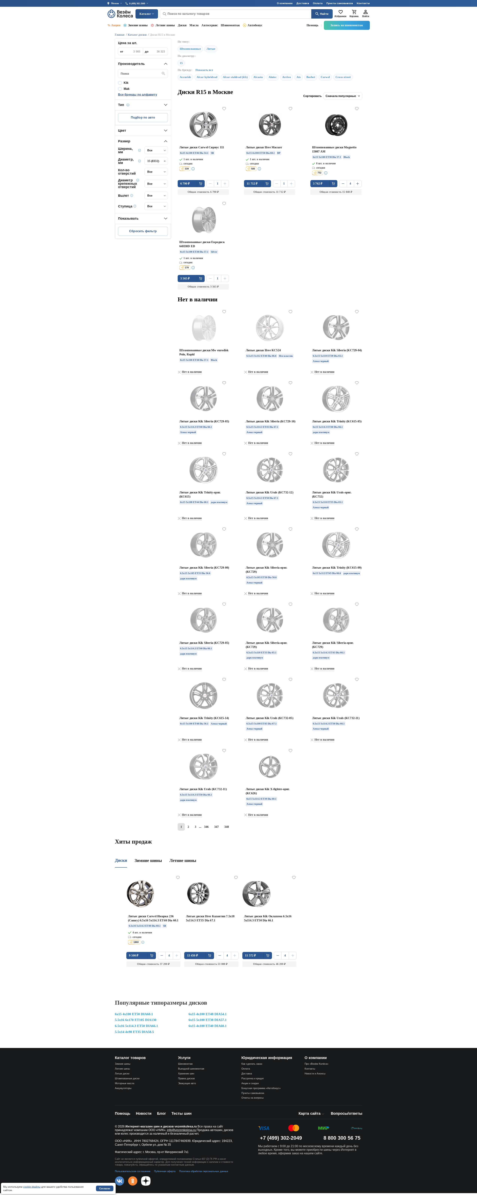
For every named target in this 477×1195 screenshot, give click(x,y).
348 (226, 826)
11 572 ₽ (250, 955)
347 (216, 826)
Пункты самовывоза (339, 3)
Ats (299, 77)
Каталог (145, 13)
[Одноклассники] (132, 1181)
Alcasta (258, 77)
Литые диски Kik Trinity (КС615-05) (337, 421)
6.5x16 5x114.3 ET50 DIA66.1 (136, 1026)
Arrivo (286, 77)
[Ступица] (135, 206)
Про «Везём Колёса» (316, 1063)
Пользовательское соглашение (132, 1171)
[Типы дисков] (128, 105)
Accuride (185, 77)
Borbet (310, 77)
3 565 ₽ (185, 278)
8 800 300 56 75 (341, 1138)
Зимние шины (138, 25)
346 (206, 826)
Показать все (204, 69)
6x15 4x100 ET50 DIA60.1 (134, 1014)
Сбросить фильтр (143, 231)
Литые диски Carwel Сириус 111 (201, 147)
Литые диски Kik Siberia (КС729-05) (204, 421)
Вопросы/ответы (346, 1113)
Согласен (104, 1188)
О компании (285, 3)
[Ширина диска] (140, 150)
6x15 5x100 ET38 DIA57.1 (208, 1020)
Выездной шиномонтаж (191, 1068)
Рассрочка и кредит (252, 1078)
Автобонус (255, 25)
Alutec (273, 77)
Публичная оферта (164, 1171)
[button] (143, 64)
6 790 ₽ (185, 183)
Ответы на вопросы (252, 1097)
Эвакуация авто (187, 1083)
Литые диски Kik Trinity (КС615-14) (204, 718)
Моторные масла (124, 1083)
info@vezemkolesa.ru (182, 1130)
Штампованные (190, 48)
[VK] (119, 1181)
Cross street (343, 77)
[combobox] (156, 150)
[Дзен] (146, 1181)
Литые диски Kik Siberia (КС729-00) (204, 567)
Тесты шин (181, 1113)
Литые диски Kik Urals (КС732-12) (269, 492)
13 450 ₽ (192, 955)
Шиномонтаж (230, 25)
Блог (161, 1113)
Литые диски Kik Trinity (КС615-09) (337, 567)
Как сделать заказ (251, 1063)
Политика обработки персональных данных (203, 1171)
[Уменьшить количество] (210, 183)
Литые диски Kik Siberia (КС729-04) (337, 350)
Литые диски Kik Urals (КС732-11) (335, 718)
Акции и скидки (250, 1083)
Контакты (363, 3)
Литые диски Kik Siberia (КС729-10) (271, 421)
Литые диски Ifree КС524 (263, 350)
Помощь (312, 25)
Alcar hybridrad (207, 77)
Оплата (318, 3)
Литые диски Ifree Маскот (264, 147)
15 (181, 63)
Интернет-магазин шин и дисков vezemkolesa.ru (161, 1126)
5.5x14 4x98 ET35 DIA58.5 (134, 1032)
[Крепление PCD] (138, 180)
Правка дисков (186, 1078)
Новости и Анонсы (315, 1073)
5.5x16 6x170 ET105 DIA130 (135, 1020)
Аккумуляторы (123, 1088)
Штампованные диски (127, 1078)
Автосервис (209, 25)
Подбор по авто (143, 117)
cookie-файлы (31, 1186)
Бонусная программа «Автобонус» (261, 1088)
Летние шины (165, 25)
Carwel (325, 77)
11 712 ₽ (252, 183)
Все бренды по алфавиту (137, 94)
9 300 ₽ (133, 955)
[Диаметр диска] (140, 161)
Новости (143, 1113)
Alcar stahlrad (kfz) (235, 77)
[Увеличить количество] (225, 183)
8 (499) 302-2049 (137, 3)
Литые (211, 48)
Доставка (302, 3)
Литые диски (122, 1073)
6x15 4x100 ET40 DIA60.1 (208, 1026)
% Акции (113, 25)
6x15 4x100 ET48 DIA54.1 (208, 1014)
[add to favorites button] (224, 108)
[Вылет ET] (132, 195)
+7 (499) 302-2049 (281, 1138)
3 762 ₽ (317, 183)
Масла (193, 25)
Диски (182, 25)
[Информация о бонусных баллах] (193, 169)
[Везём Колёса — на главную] (120, 14)
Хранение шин (186, 1073)
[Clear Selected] (164, 161)
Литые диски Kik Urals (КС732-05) (269, 718)
